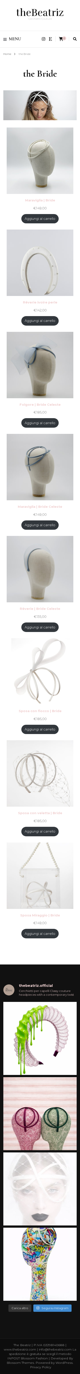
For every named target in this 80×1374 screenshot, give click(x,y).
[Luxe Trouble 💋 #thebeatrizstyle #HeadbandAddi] (40, 1038)
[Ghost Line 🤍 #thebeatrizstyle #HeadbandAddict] (40, 1188)
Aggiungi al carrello (40, 219)
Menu (15, 39)
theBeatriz (40, 12)
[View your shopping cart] (61, 39)
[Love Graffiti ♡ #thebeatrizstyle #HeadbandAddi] (40, 1264)
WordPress (64, 1363)
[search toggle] (75, 39)
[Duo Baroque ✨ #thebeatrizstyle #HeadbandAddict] (40, 1113)
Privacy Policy (40, 1367)
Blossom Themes (20, 1363)
